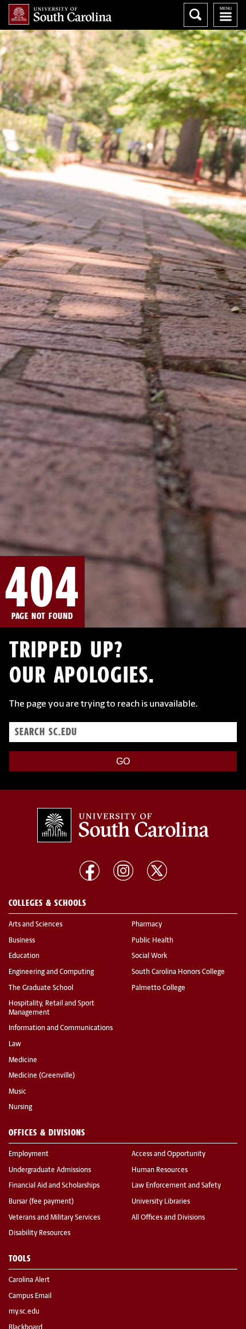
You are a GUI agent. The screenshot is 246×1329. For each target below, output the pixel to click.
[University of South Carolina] (123, 825)
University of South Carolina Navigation (225, 15)
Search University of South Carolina (196, 15)
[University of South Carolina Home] (60, 14)
